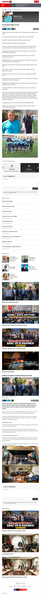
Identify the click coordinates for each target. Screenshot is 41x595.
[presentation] (6, 5)
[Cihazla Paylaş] (13, 29)
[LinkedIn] (9, 29)
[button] (34, 29)
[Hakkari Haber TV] (7, 1)
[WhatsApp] (11, 29)
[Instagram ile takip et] (23, 590)
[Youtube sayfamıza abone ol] (20, 590)
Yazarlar (9, 9)
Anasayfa (5, 9)
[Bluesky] (7, 29)
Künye (15, 586)
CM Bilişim (5, 593)
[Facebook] (3, 29)
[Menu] (35, 2)
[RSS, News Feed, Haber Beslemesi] (26, 590)
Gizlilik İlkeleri (23, 586)
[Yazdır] (15, 29)
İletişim (19, 586)
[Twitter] (5, 29)
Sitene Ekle (29, 586)
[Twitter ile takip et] (17, 590)
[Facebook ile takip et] (15, 590)
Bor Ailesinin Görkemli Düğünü (21, 5)
